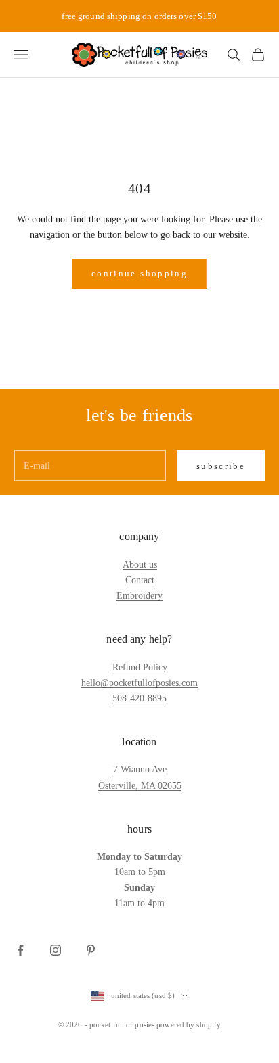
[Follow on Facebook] (20, 950)
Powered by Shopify (188, 1024)
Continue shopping (139, 273)
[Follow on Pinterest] (91, 950)
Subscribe (220, 466)
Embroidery (139, 596)
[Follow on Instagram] (55, 950)
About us (140, 565)
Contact (139, 580)
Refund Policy (139, 667)
